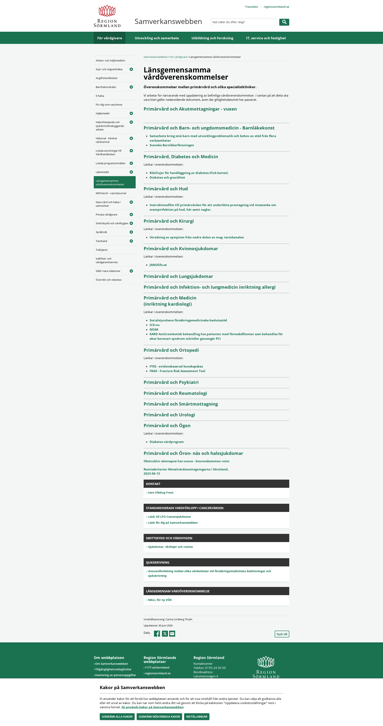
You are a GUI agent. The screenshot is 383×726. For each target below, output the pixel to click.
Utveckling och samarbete (157, 38)
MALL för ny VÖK (160, 600)
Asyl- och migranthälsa (109, 69)
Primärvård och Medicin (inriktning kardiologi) (170, 301)
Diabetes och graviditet (167, 177)
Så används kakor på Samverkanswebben (152, 707)
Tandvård (101, 241)
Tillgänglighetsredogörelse (113, 669)
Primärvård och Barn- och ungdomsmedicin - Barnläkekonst (209, 128)
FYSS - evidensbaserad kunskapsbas (176, 366)
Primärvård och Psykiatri (171, 382)
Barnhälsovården (106, 87)
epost (172, 634)
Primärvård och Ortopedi (171, 350)
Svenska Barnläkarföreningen (172, 145)
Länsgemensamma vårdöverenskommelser (110, 182)
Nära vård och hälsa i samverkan (108, 203)
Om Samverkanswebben (111, 664)
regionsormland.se (276, 7)
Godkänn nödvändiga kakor (159, 716)
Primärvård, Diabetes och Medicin (181, 156)
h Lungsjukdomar (194, 276)
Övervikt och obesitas (108, 280)
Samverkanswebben (156, 57)
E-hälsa (100, 96)
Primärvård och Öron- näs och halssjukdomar (193, 453)
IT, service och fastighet (266, 38)
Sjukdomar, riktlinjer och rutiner (170, 547)
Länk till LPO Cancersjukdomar (169, 517)
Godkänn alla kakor (117, 716)
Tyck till (281, 634)
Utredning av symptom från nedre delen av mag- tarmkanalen (197, 237)
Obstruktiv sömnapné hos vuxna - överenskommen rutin (186, 461)
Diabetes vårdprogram (167, 442)
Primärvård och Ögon (167, 425)
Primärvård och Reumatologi (175, 393)
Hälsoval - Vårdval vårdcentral (106, 140)
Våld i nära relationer (108, 271)
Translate (251, 7)
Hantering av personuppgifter (115, 675)
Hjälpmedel (102, 113)
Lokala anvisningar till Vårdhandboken (108, 152)
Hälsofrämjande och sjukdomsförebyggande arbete (110, 125)
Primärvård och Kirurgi (169, 221)
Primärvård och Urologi (169, 415)
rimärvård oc (160, 276)
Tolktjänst (102, 250)
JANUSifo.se (158, 265)
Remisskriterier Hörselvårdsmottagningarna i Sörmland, (186, 469)
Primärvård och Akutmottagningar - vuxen (190, 109)
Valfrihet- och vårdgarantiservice (107, 260)
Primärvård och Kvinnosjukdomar (181, 248)
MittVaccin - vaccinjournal (111, 193)
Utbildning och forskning (212, 38)
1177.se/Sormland (157, 667)
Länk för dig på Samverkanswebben (173, 522)
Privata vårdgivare (106, 214)
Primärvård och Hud (166, 189)
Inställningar (196, 716)
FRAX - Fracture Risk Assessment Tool (177, 371)
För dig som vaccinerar (109, 104)
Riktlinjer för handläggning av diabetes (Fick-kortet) (189, 173)
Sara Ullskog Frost (160, 492)
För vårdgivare (109, 38)
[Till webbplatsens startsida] (107, 16)
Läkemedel (102, 172)
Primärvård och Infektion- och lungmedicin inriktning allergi (210, 287)
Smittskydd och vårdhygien (112, 223)
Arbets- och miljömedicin (110, 60)
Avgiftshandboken (106, 78)
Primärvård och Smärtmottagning (181, 404)
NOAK (154, 329)
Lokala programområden (110, 163)
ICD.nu (155, 325)
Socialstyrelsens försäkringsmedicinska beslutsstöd (188, 320)
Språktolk (101, 232)
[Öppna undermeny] (130, 69)
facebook (157, 634)
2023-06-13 (152, 473)
